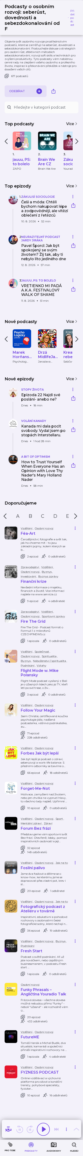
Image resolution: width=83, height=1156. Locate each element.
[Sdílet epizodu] (73, 206)
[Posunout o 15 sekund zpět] (19, 1129)
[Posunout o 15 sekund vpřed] (30, 1129)
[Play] (43, 1129)
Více (70, 124)
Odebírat (17, 91)
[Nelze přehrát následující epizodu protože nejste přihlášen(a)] (56, 1129)
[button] (36, 211)
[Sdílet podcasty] (53, 91)
